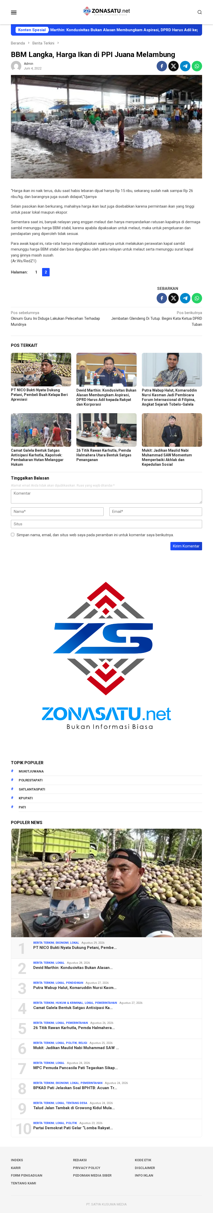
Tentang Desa (76, 1103)
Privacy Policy (86, 1168)
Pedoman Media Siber (92, 1175)
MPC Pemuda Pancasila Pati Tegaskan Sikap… (75, 1067)
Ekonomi (62, 942)
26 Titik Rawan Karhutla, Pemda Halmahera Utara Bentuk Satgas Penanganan (103, 455)
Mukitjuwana (31, 771)
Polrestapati (31, 780)
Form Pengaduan (26, 1175)
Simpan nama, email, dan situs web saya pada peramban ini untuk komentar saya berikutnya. (95, 535)
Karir (16, 1168)
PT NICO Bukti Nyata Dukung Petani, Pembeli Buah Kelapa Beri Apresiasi (39, 394)
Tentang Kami (23, 1183)
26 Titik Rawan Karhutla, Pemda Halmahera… (74, 1027)
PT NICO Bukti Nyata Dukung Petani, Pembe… (75, 947)
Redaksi (80, 1160)
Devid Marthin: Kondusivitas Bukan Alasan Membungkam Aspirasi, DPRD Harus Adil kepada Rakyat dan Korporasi (106, 30)
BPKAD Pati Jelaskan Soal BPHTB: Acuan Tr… (75, 1088)
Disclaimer (145, 1168)
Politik (71, 1043)
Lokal (74, 942)
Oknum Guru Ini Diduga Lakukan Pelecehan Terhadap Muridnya (55, 318)
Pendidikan (74, 983)
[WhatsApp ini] (197, 66)
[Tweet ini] (173, 66)
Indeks (17, 1160)
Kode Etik (143, 1160)
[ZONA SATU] (106, 11)
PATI (22, 807)
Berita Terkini (43, 942)
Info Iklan (144, 1175)
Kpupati (26, 798)
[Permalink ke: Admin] (16, 65)
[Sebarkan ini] (162, 66)
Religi (82, 1043)
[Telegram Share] (185, 66)
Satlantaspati (32, 789)
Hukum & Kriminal (69, 1003)
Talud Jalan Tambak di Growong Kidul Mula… (74, 1108)
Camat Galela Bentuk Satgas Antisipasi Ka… (73, 1007)
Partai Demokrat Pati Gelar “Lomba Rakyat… (73, 1128)
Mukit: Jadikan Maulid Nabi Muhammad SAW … (76, 1047)
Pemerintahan (106, 1003)
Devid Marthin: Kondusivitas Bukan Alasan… (73, 967)
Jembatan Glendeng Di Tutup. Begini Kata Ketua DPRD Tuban (156, 318)
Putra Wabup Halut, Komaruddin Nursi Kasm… (75, 987)
